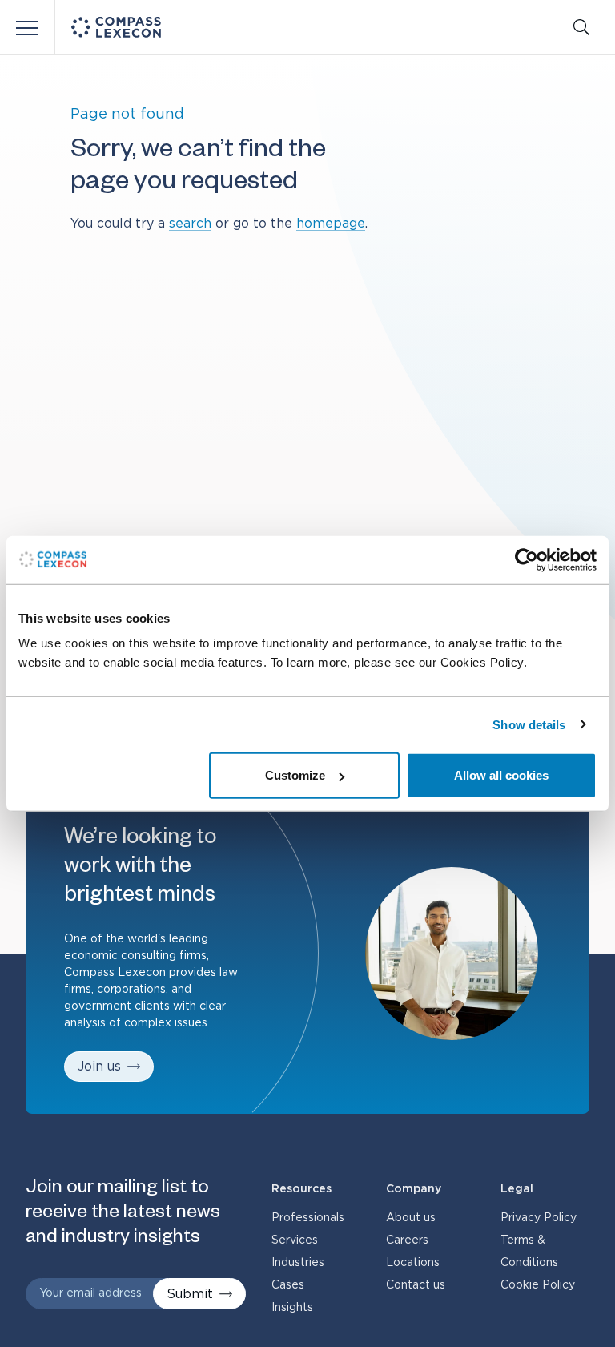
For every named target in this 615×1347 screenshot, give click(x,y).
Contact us (415, 1285)
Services (294, 1240)
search (190, 223)
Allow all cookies (501, 775)
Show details (528, 724)
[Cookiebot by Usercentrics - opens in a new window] (526, 559)
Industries (297, 1262)
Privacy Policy (538, 1218)
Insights (292, 1307)
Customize (295, 775)
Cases (287, 1285)
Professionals (307, 1218)
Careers (407, 1240)
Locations (413, 1262)
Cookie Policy (537, 1285)
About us (411, 1218)
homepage (330, 223)
